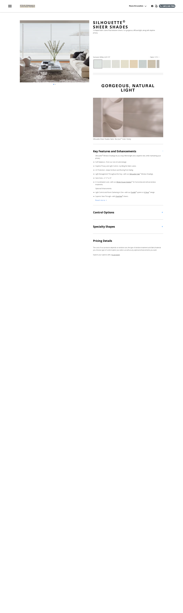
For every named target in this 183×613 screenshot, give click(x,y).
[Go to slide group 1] (53, 84)
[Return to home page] (47, 6)
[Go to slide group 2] (55, 84)
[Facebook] (152, 6)
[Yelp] (156, 6)
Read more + (101, 200)
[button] (10, 6)
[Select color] (98, 64)
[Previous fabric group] (148, 57)
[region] (54, 53)
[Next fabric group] (158, 57)
